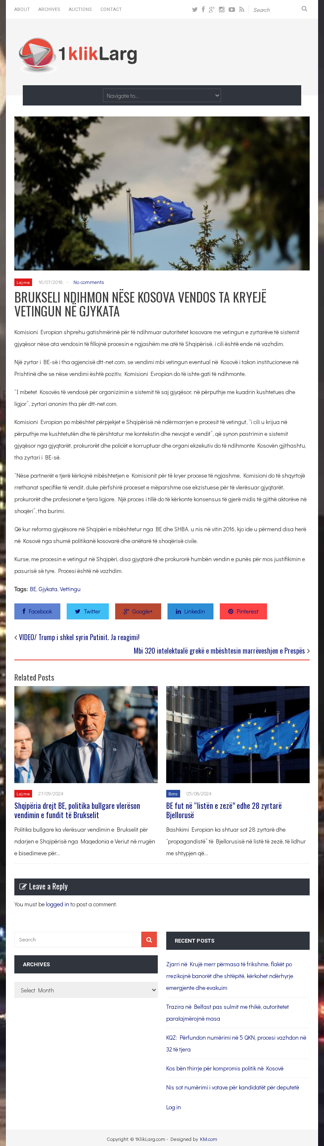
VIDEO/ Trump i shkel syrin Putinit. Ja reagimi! (79, 637)
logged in (57, 904)
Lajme (23, 282)
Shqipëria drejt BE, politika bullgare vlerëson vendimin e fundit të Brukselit (77, 810)
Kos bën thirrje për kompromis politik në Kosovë (225, 1068)
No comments (88, 281)
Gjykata (48, 589)
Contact (111, 9)
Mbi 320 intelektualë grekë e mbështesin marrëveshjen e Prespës (219, 651)
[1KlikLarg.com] (77, 67)
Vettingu (70, 589)
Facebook (40, 611)
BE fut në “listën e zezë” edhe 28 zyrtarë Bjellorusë (224, 810)
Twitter (92, 611)
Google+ (142, 611)
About (22, 9)
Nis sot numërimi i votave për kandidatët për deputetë (232, 1087)
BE (33, 589)
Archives (49, 9)
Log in (173, 1107)
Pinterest (248, 611)
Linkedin (194, 611)
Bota (173, 793)
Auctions (80, 9)
